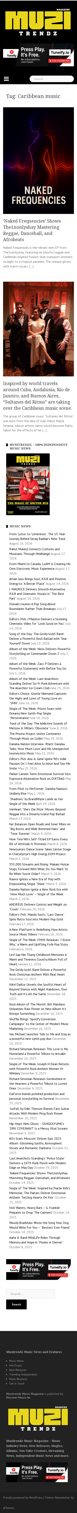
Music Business (18, 1379)
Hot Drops (15, 1365)
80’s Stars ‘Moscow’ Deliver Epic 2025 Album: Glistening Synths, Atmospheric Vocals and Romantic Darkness (35, 1143)
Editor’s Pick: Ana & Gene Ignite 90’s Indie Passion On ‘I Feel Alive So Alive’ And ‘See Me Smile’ (39, 763)
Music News (16, 1361)
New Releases (18, 1370)
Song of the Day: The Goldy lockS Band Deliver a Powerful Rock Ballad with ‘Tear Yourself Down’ (38, 638)
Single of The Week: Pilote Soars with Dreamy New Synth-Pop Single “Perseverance (35, 713)
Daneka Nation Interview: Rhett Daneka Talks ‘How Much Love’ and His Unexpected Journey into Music (39, 748)
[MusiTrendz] (38, 22)
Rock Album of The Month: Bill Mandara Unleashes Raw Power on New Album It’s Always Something (37, 1009)
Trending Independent (23, 1374)
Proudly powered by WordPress (23, 1497)
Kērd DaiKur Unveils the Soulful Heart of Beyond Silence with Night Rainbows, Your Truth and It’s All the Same (38, 989)
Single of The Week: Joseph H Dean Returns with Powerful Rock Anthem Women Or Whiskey (39, 1068)
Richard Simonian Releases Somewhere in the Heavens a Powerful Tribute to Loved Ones (38, 1083)
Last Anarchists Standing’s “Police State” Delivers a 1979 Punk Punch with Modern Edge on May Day (37, 1163)
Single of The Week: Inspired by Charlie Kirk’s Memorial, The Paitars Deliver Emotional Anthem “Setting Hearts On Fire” (39, 1193)
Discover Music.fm (18, 1397)
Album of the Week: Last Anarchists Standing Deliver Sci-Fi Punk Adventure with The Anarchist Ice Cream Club (39, 683)
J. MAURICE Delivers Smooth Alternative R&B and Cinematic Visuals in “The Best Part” (37, 594)
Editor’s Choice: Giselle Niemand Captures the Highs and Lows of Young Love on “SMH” (38, 698)
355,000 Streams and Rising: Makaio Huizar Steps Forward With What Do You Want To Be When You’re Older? (39, 869)
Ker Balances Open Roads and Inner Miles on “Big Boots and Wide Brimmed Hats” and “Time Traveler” (39, 829)
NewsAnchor (62, 1497)
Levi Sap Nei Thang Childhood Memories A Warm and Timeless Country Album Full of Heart (38, 959)
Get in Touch (16, 1383)
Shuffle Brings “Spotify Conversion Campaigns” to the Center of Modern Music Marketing (39, 1024)
